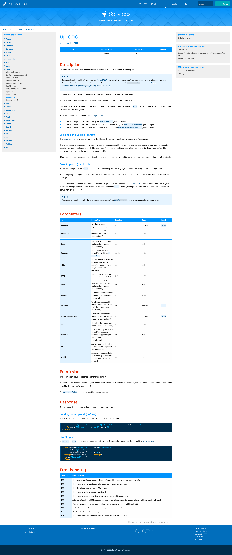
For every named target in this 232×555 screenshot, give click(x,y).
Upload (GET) (11, 92)
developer (9, 49)
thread (8, 134)
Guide (174, 4)
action (8, 39)
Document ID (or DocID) (186, 70)
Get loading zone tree (14, 83)
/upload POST (102, 80)
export (8, 52)
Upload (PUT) (11, 97)
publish (8, 124)
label (7, 66)
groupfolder (10, 59)
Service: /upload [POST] (186, 59)
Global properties (184, 38)
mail (7, 103)
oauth (8, 114)
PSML (154, 4)
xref (7, 147)
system (8, 130)
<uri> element (148, 441)
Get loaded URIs (12, 78)
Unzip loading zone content (16, 89)
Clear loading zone (13, 72)
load (7, 69)
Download (143, 4)
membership (10, 110)
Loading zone (11, 100)
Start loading (11, 86)
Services (119, 13)
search (8, 127)
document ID (134, 183)
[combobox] (205, 3)
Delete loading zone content (16, 75)
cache (8, 42)
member (8, 107)
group (8, 56)
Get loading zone (12, 80)
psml (7, 117)
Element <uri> (183, 50)
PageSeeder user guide (87, 528)
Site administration (32, 532)
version (8, 141)
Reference (187, 4)
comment (9, 46)
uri (6, 137)
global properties (96, 115)
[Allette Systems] (144, 530)
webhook (9, 144)
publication (10, 120)
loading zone (69, 139)
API (164, 4)
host (7, 63)
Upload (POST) (11, 94)
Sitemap (32, 528)
